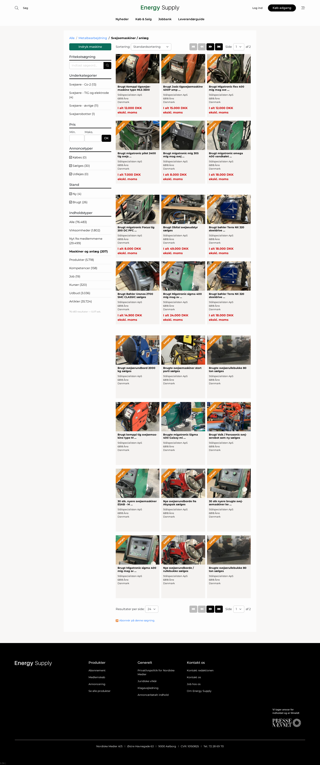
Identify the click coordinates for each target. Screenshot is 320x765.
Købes (79, 157)
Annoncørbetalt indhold (153, 695)
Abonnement (97, 670)
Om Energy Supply (199, 691)
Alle (72, 38)
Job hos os (194, 684)
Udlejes (80, 174)
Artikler (80, 301)
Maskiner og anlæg (88, 251)
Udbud (79, 293)
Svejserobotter (82, 114)
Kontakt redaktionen (200, 670)
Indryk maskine (90, 46)
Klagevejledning (148, 688)
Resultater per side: (130, 609)
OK (106, 138)
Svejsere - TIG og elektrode (89, 95)
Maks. (89, 132)
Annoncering (97, 684)
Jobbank (164, 19)
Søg (25, 8)
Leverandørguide (191, 19)
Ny (76, 194)
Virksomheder (84, 230)
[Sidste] (219, 46)
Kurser (78, 285)
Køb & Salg (143, 19)
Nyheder (122, 19)
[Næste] (210, 46)
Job (74, 276)
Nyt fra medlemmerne (85, 241)
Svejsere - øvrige (83, 105)
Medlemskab (97, 677)
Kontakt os (194, 677)
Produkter (81, 260)
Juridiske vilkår (147, 681)
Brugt (79, 202)
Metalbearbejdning (93, 38)
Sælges (81, 166)
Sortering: (123, 46)
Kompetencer (83, 268)
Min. (72, 132)
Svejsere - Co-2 (82, 84)
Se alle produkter (100, 691)
